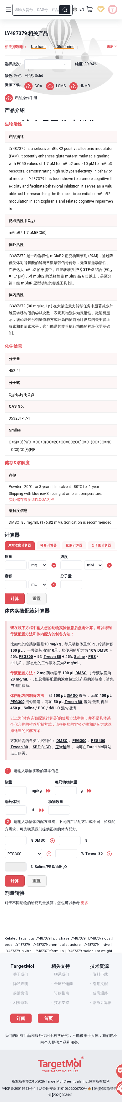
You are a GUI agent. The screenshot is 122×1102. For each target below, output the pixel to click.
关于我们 (20, 974)
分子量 (66, 576)
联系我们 (61, 974)
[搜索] (64, 9)
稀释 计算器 (48, 545)
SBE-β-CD (42, 747)
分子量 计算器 (101, 545)
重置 (37, 598)
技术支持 (61, 1002)
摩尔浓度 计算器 (19, 545)
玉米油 (61, 747)
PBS (92, 656)
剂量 (8, 782)
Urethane (38, 47)
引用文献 (100, 984)
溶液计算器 (102, 1002)
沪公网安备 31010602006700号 (63, 1089)
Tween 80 (52, 656)
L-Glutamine (64, 47)
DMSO (103, 650)
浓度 (64, 556)
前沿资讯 (20, 993)
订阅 (21, 1018)
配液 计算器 (74, 545)
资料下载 (100, 974)
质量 (8, 556)
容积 (8, 576)
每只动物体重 (66, 782)
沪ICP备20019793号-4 (18, 1089)
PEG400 (98, 741)
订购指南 (61, 993)
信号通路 (100, 993)
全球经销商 (63, 984)
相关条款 (20, 1002)
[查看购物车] (90, 9)
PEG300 (26, 656)
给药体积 (12, 801)
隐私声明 (20, 984)
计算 (15, 598)
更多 (84, 903)
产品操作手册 (26, 98)
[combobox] (30, 64)
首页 (48, 1018)
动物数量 (55, 801)
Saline (79, 656)
